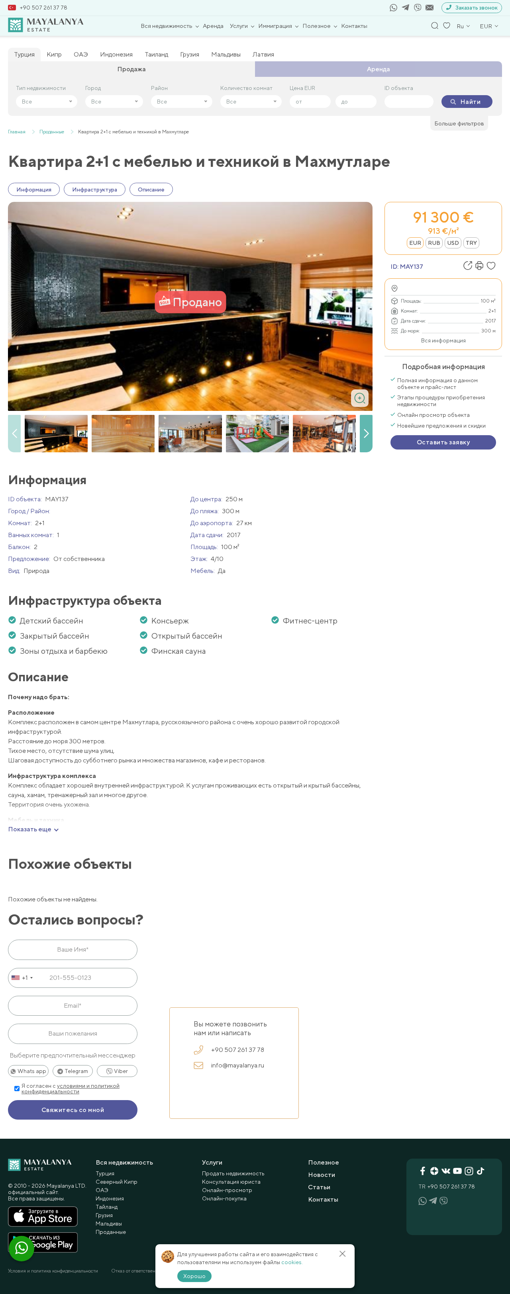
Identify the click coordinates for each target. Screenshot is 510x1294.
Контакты (354, 25)
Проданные (111, 1232)
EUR (415, 243)
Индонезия (116, 54)
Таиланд (156, 54)
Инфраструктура (94, 189)
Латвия (263, 54)
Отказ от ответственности (139, 1271)
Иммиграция (275, 25)
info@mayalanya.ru (237, 1065)
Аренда (213, 25)
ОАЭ (81, 54)
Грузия (189, 54)
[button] (366, 433)
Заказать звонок (476, 7)
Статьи (319, 1187)
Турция (24, 54)
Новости (321, 1175)
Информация (33, 189)
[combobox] (21, 977)
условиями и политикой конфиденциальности (71, 1089)
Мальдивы (226, 54)
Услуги (239, 25)
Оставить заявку (443, 442)
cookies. (292, 1262)
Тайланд (107, 1207)
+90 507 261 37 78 (43, 7)
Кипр (54, 54)
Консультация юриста (231, 1182)
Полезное (316, 25)
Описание (151, 189)
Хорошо (194, 1276)
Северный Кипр (116, 1182)
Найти (470, 102)
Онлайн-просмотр (227, 1190)
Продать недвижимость (233, 1173)
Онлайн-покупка (224, 1198)
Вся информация (443, 340)
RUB (434, 243)
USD (453, 243)
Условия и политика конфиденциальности (53, 1271)
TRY (471, 243)
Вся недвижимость (166, 25)
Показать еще (29, 829)
